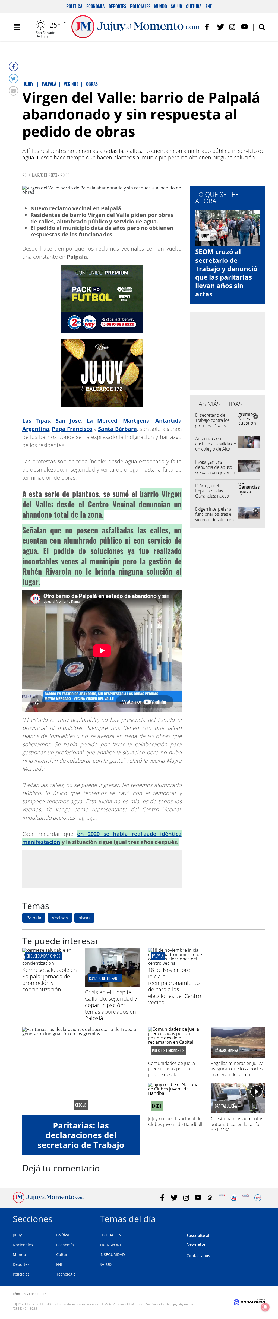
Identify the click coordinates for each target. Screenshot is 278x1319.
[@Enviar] (13, 91)
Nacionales (23, 1244)
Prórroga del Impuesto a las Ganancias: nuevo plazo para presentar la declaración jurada (215, 496)
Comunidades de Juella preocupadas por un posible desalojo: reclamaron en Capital (171, 1071)
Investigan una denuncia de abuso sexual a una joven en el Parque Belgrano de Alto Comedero (215, 472)
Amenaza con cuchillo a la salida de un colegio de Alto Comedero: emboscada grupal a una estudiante (215, 451)
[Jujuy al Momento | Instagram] (232, 27)
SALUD (106, 1264)
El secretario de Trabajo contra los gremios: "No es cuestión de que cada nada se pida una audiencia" (216, 428)
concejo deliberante (104, 978)
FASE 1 (156, 1106)
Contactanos (198, 1255)
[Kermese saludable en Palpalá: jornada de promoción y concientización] (49, 963)
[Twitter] (13, 78)
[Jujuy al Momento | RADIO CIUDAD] (257, 1197)
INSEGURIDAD (112, 1254)
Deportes (117, 6)
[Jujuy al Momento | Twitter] (220, 27)
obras (84, 918)
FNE (209, 6)
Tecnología (66, 1274)
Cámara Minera (226, 1050)
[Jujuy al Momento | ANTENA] (222, 1197)
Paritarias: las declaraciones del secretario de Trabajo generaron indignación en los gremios (81, 1145)
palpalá (158, 956)
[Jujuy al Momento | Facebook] (208, 27)
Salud (176, 6)
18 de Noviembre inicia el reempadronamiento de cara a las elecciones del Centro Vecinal (174, 986)
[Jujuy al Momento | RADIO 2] (245, 1197)
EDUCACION (111, 1235)
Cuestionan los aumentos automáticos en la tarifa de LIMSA (237, 1124)
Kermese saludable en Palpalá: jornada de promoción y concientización (49, 979)
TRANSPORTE (112, 1244)
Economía (95, 6)
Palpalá (33, 918)
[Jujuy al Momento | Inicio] (259, 1217)
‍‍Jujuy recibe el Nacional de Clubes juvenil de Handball (175, 1121)
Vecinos (60, 918)
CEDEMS (81, 1105)
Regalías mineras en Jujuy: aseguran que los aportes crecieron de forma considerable (237, 1071)
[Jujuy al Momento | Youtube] (244, 27)
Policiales (140, 6)
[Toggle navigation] (17, 27)
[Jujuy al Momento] (48, 1201)
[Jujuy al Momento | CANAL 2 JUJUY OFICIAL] (210, 1197)
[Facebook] (13, 66)
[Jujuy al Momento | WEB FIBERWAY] (233, 1197)
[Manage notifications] (265, 1307)
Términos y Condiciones (29, 1294)
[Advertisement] (102, 868)
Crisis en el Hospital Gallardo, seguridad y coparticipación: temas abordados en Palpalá (111, 1005)
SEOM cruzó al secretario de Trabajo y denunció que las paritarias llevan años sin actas (226, 272)
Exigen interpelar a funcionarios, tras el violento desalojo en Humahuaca (214, 517)
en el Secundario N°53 (43, 956)
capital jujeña (226, 1106)
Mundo (160, 6)
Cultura (194, 6)
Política (74, 6)
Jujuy (17, 1235)
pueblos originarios (168, 1050)
